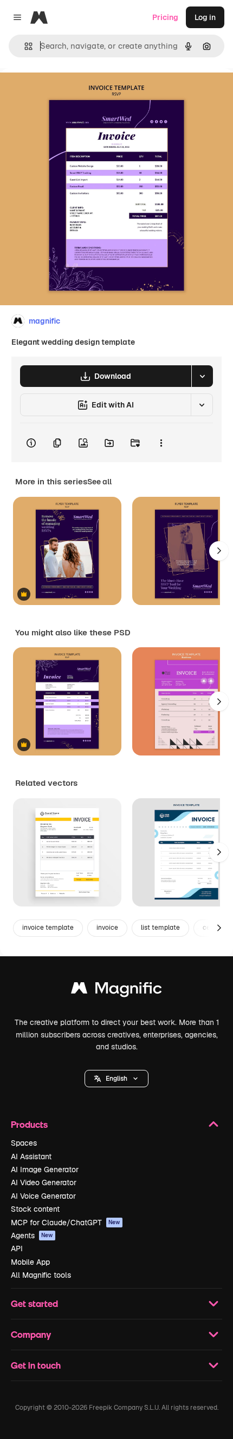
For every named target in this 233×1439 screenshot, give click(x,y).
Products (29, 1124)
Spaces (24, 1143)
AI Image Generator (45, 1169)
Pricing (165, 17)
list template (160, 927)
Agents (32, 1235)
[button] (116, 1078)
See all (99, 482)
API (17, 1248)
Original (69, 93)
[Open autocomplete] (24, 46)
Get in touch (36, 1365)
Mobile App (30, 1262)
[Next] (219, 551)
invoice (107, 927)
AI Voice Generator (43, 1196)
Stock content (35, 1209)
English (116, 1078)
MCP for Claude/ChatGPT (65, 1222)
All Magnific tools (41, 1275)
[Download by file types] (202, 376)
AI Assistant (31, 1156)
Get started (34, 1303)
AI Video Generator (43, 1182)
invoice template (48, 927)
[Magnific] (116, 990)
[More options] (161, 443)
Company (31, 1334)
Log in (205, 17)
